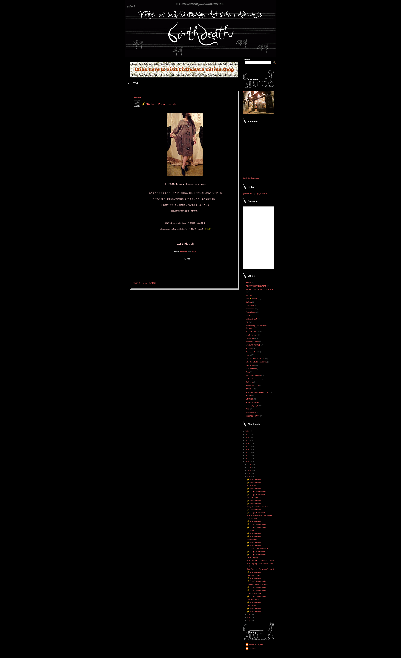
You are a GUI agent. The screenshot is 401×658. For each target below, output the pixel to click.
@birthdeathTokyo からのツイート (256, 194)
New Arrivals (251, 352)
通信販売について (253, 416)
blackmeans (250, 309)
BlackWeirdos (251, 312)
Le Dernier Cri (252, 539)
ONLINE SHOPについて (255, 358)
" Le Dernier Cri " (253, 599)
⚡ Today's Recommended (256, 491)
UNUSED (249, 399)
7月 (249, 614)
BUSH (248, 315)
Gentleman (250, 338)
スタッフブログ (252, 406)
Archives (249, 295)
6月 (249, 617)
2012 (247, 455)
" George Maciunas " (254, 593)
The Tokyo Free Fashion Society (258, 392)
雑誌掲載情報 (251, 412)
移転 (248, 409)
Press (248, 372)
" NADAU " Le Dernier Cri (257, 548)
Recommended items (253, 375)
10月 (249, 470)
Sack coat (249, 382)
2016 (247, 443)
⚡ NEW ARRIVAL (254, 479)
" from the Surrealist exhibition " (259, 584)
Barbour (249, 302)
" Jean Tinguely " (253, 557)
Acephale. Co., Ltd (256, 644)
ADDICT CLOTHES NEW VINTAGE (259, 289)
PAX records (250, 365)
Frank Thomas (251, 335)
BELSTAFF (250, 305)
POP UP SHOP (251, 369)
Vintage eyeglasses (253, 402)
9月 (249, 473)
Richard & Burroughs (254, 379)
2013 (247, 452)
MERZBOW (251, 485)
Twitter (248, 395)
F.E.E (248, 322)
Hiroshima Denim (252, 342)
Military (249, 348)
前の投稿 (152, 283)
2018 (247, 437)
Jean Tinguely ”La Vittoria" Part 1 (260, 560)
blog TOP (133, 83)
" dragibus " (251, 530)
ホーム (144, 283)
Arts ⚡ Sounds (252, 299)
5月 (249, 620)
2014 (247, 449)
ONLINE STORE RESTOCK (256, 362)
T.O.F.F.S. (249, 389)
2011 (247, 458)
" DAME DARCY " (254, 498)
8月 (249, 476)
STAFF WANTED (252, 385)
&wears (249, 282)
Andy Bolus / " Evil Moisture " (258, 507)
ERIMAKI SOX (252, 319)
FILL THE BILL (252, 332)
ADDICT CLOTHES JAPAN (256, 286)
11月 (249, 467)
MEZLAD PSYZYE (253, 345)
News (248, 355)
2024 (247, 431)
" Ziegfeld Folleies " (254, 575)
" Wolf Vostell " (252, 605)
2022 (247, 434)
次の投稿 (136, 283)
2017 (247, 440)
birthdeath (252, 648)
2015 (247, 446)
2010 (247, 461)
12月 (249, 464)
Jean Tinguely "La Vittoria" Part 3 (260, 569)
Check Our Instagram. (251, 178)
